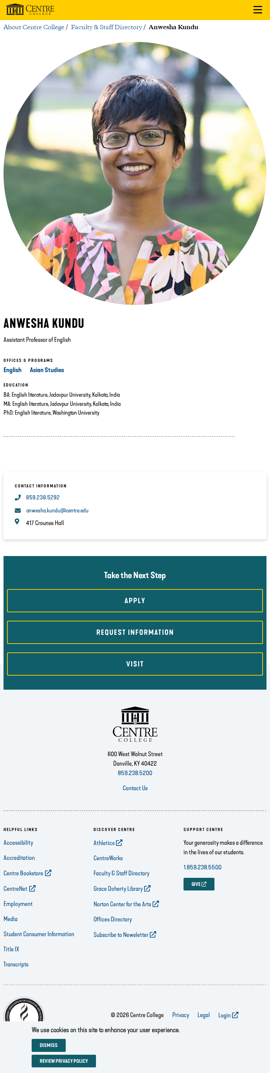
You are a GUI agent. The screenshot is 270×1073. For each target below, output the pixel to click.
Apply (135, 600)
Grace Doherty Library (118, 889)
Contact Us (135, 788)
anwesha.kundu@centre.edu (57, 510)
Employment (18, 904)
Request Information (135, 632)
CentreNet (15, 889)
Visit (135, 664)
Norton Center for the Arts (122, 904)
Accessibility (18, 843)
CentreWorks (108, 858)
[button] (258, 10)
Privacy (180, 1015)
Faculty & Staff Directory (106, 27)
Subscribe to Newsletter (121, 935)
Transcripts (16, 964)
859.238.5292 (43, 497)
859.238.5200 (135, 773)
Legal (204, 1015)
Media (11, 919)
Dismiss (49, 1045)
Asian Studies (47, 370)
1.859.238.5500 (202, 867)
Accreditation (19, 858)
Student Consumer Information (39, 934)
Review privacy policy (64, 1061)
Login (224, 1015)
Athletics (104, 843)
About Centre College (34, 27)
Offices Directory (113, 919)
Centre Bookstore (23, 873)
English (12, 370)
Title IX (11, 949)
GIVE (196, 884)
